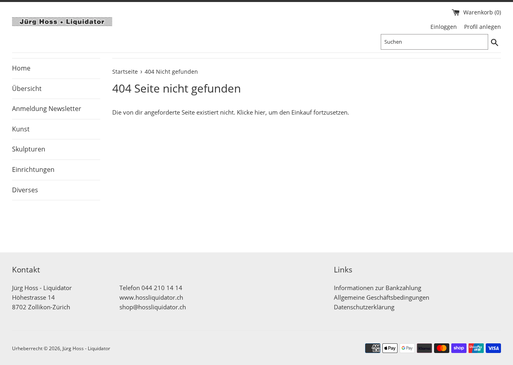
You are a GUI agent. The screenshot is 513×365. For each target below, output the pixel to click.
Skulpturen (28, 149)
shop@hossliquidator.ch (152, 307)
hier (259, 112)
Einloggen (443, 26)
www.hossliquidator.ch (151, 297)
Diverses (25, 190)
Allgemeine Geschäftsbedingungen (381, 297)
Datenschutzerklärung (364, 307)
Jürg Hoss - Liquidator (86, 348)
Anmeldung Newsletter (46, 108)
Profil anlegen (482, 26)
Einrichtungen (33, 169)
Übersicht (27, 88)
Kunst (21, 129)
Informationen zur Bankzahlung (377, 288)
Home (21, 68)
